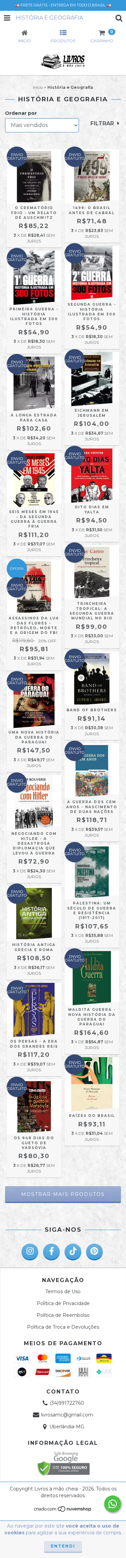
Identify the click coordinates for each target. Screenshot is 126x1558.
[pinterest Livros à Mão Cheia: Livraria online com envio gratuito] (94, 1252)
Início (38, 87)
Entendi (63, 1546)
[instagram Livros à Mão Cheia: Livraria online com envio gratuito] (30, 1252)
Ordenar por (21, 113)
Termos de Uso (63, 1291)
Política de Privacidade (63, 1303)
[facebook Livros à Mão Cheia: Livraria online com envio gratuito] (51, 1252)
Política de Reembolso (63, 1315)
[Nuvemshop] (63, 1510)
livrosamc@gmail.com (67, 1415)
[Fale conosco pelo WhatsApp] (112, 1504)
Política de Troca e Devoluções (63, 1327)
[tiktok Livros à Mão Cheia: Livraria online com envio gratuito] (73, 1252)
